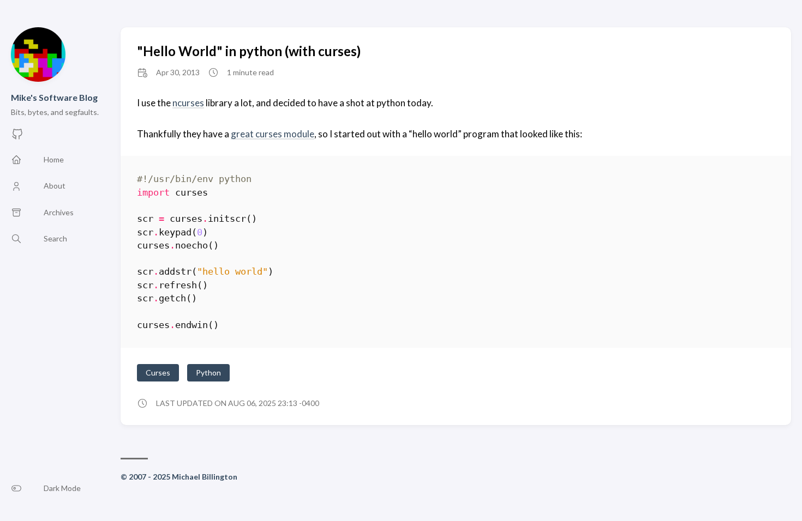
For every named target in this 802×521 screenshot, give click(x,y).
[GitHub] (17, 137)
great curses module (272, 134)
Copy (757, 180)
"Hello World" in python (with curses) (249, 51)
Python (208, 372)
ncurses (188, 102)
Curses (158, 372)
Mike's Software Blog (54, 97)
